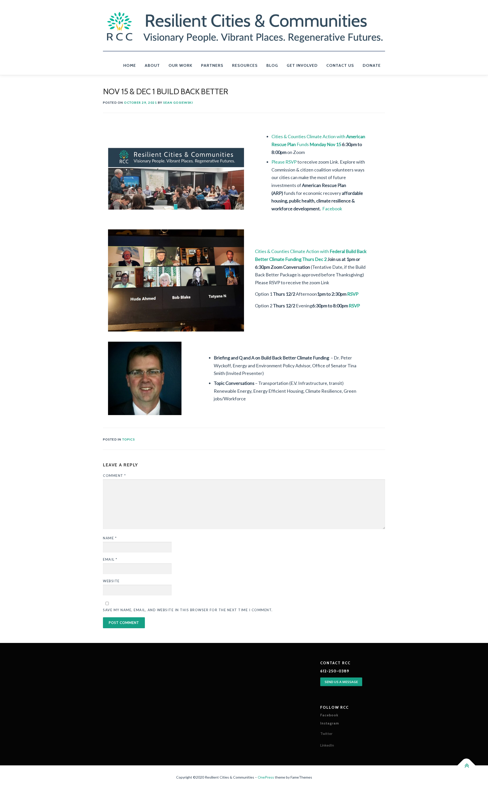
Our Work (180, 65)
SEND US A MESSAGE (341, 682)
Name (110, 538)
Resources (245, 65)
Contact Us (340, 65)
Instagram (329, 723)
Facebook (332, 208)
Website (111, 581)
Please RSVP (284, 162)
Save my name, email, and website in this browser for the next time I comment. (188, 610)
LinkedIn (327, 745)
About (152, 65)
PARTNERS (212, 65)
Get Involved (302, 65)
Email (110, 559)
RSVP (352, 294)
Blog (272, 65)
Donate (372, 65)
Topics (128, 439)
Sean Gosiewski (178, 102)
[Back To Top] (467, 765)
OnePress (266, 777)
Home (129, 65)
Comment (114, 476)
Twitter (326, 733)
